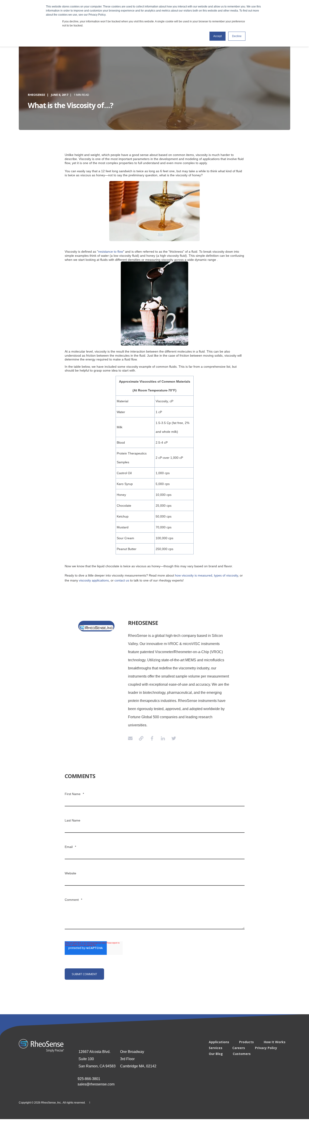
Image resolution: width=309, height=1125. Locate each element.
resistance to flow (110, 251)
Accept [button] (217, 36)
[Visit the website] (141, 738)
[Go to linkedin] (162, 738)
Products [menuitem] (246, 1042)
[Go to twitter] (172, 738)
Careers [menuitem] (238, 1048)
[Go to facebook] (152, 738)
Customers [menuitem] (242, 1053)
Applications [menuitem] (219, 1042)
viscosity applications (94, 580)
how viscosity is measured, (194, 575)
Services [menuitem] (215, 1048)
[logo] (41, 1045)
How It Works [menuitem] (274, 1042)
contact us (121, 580)
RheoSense (36, 95)
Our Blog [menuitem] (216, 1053)
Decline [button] (237, 36)
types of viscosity (226, 575)
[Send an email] (132, 738)
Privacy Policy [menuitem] (266, 1048)
